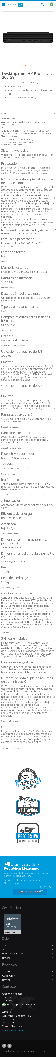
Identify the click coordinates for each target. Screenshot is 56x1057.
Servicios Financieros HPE (12, 954)
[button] (25, 65)
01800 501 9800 (8, 1022)
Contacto (6, 958)
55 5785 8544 (7, 1000)
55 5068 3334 (7, 1012)
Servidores (6, 972)
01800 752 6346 (8, 1020)
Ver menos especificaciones (14, 748)
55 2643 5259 (7, 997)
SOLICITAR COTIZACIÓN (30, 891)
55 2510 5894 (7, 1009)
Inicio (4, 946)
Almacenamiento (9, 976)
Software (6, 980)
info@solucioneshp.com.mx (13, 1030)
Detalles (4, 113)
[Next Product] (52, 73)
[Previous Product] (47, 73)
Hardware (6, 950)
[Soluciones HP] (15, 4)
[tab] (28, 113)
